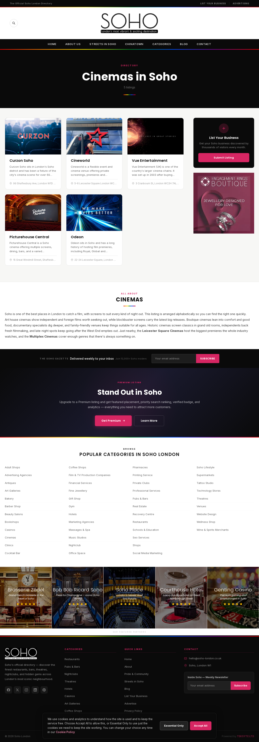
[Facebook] (8, 690)
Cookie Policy (65, 732)
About (128, 666)
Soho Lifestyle (205, 467)
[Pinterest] (44, 690)
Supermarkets (205, 475)
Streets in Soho (102, 44)
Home (52, 44)
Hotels (73, 514)
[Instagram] (26, 690)
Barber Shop (13, 506)
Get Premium (111, 421)
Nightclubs (71, 674)
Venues (201, 506)
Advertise (130, 703)
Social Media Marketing (147, 553)
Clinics (9, 545)
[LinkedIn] (35, 690)
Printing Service (143, 475)
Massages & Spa (79, 529)
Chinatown (134, 44)
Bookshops (12, 521)
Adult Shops (12, 467)
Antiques (10, 483)
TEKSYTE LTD (245, 736)
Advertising (241, 3)
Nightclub (75, 545)
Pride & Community (136, 674)
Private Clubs (141, 483)
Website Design (206, 514)
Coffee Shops (77, 467)
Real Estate (140, 506)
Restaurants (140, 521)
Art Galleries (12, 490)
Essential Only (174, 725)
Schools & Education (146, 529)
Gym (71, 506)
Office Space (77, 553)
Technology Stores (209, 490)
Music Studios (77, 537)
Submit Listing (224, 158)
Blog (184, 44)
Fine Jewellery (78, 490)
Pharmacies (140, 467)
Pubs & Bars (140, 498)
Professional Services (146, 490)
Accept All (200, 725)
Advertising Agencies (18, 475)
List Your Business (213, 3)
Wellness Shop (206, 521)
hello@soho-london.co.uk (205, 658)
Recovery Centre (143, 514)
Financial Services (80, 483)
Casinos (10, 529)
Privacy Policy (133, 710)
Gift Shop (75, 498)
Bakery (9, 498)
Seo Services (141, 537)
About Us (73, 44)
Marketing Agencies (81, 521)
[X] (17, 690)
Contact (204, 44)
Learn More (149, 421)
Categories (161, 44)
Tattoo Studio (205, 483)
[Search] (14, 23)
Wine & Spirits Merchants (213, 529)
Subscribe (207, 358)
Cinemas (10, 537)
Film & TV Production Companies (89, 475)
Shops (137, 545)
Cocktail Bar (12, 553)
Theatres (202, 498)
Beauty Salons (14, 514)
